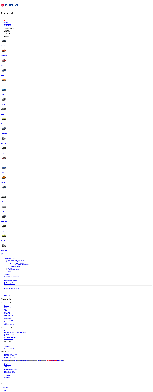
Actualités (7, 274)
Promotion (7, 20)
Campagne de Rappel (14, 269)
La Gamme (7, 365)
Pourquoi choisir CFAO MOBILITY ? (18, 265)
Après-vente (7, 24)
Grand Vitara (8, 322)
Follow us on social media (11, 288)
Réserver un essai (19, 360)
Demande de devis (41, 360)
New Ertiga (7, 318)
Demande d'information (10, 280)
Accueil (6, 363)
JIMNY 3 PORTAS (9, 320)
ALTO (6, 310)
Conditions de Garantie (14, 266)
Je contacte (7, 375)
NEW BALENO (9, 315)
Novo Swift (7, 309)
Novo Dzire (7, 307)
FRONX (6, 317)
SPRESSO (7, 314)
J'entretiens (7, 366)
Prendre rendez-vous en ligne (16, 263)
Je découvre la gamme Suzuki (16, 260)
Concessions (7, 345)
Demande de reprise (9, 284)
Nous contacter (12, 271)
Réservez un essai (9, 282)
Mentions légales (9, 348)
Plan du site (7, 295)
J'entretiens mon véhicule (11, 262)
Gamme (6, 22)
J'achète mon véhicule (10, 258)
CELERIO (7, 312)
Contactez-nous (8, 339)
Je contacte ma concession (11, 276)
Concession (7, 25)
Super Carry (7, 323)
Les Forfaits (11, 268)
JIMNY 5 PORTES (9, 325)
